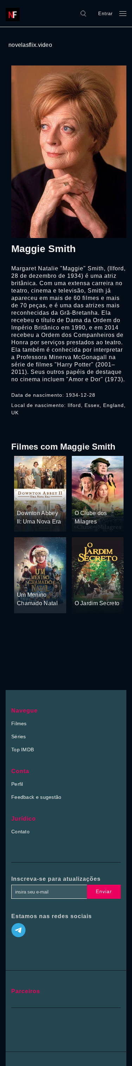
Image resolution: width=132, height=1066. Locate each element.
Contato (20, 831)
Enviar (104, 891)
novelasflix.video (30, 45)
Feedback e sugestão (36, 797)
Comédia (103, 499)
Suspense (46, 499)
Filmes (19, 723)
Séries (18, 736)
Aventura (27, 581)
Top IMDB (22, 749)
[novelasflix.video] (14, 13)
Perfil (17, 784)
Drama (25, 499)
